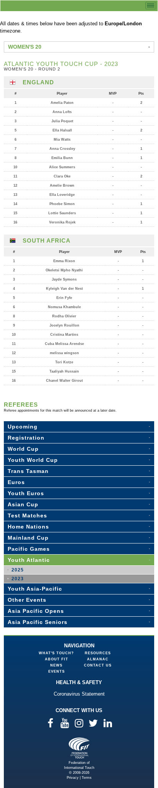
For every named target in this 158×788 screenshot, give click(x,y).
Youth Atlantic (29, 560)
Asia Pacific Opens (36, 611)
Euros (16, 482)
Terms (87, 778)
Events (56, 671)
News (56, 665)
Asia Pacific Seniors (37, 622)
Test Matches (27, 515)
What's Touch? (56, 653)
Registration (26, 438)
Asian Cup (23, 504)
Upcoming (23, 427)
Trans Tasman (28, 471)
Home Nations (28, 527)
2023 (18, 578)
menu (150, 5)
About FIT (56, 659)
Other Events (27, 600)
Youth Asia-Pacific (35, 589)
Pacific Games (29, 549)
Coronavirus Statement (79, 694)
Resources (98, 653)
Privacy (73, 778)
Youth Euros (26, 493)
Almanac (98, 659)
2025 (18, 570)
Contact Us (98, 665)
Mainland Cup (28, 538)
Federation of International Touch (79, 747)
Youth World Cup (33, 460)
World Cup (23, 449)
